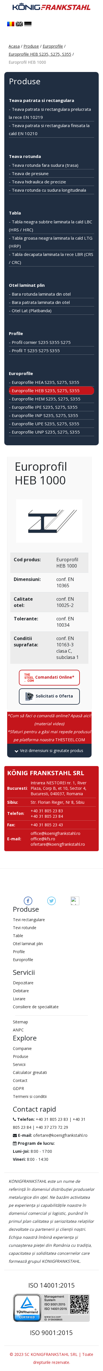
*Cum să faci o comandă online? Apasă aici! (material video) (49, 719)
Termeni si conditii (30, 1096)
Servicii (19, 1064)
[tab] (49, 750)
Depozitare (23, 982)
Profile (16, 333)
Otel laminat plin (27, 285)
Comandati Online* (54, 677)
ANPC (18, 1030)
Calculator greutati (30, 1072)
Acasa (14, 46)
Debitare (21, 990)
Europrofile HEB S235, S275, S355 (40, 54)
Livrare (19, 998)
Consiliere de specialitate (36, 1006)
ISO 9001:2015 (51, 1332)
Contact (20, 1080)
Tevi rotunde (24, 927)
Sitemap (20, 1022)
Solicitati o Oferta (54, 696)
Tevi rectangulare (29, 919)
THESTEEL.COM (49, 735)
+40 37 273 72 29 (52, 1127)
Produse (31, 46)
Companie (22, 1048)
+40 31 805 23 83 (52, 1119)
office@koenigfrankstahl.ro (55, 833)
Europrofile (53, 46)
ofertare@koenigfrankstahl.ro (58, 844)
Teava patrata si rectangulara (41, 100)
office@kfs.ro (43, 838)
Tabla (15, 213)
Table (18, 935)
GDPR (18, 1088)
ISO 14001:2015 (51, 1285)
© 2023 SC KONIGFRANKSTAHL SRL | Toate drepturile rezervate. (51, 1358)
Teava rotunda (25, 156)
